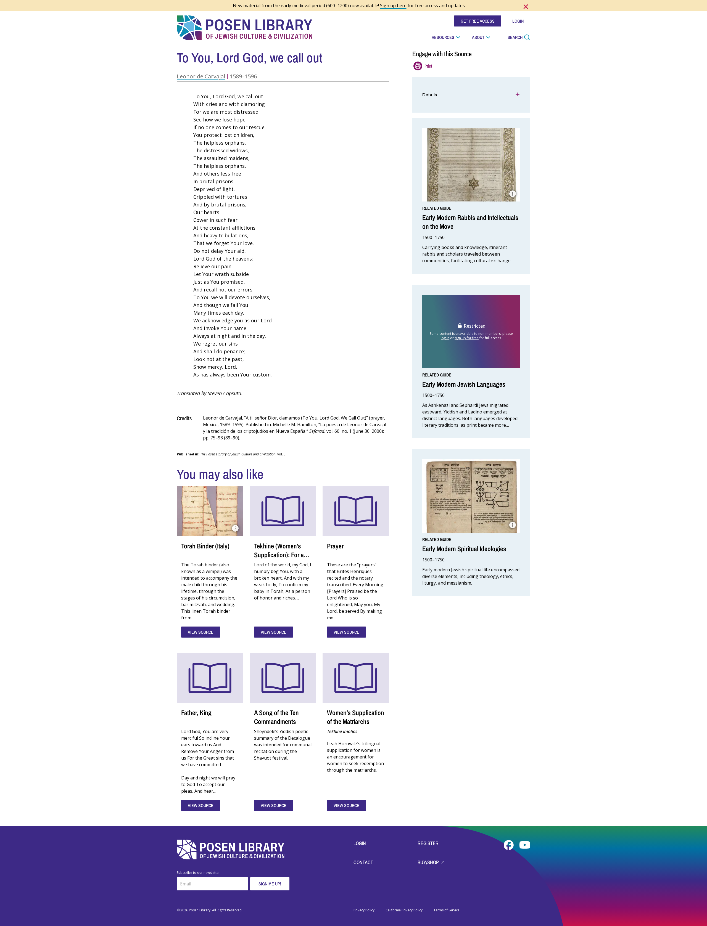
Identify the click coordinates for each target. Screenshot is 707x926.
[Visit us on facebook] (509, 845)
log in (445, 338)
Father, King (196, 712)
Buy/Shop (429, 862)
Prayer (335, 546)
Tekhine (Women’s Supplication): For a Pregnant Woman (279, 555)
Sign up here (393, 5)
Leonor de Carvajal (201, 76)
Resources (443, 37)
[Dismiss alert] (525, 6)
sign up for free (467, 338)
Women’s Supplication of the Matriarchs (355, 717)
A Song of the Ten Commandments (276, 717)
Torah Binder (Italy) (205, 546)
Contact (363, 862)
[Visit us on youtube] (524, 845)
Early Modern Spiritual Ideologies (464, 548)
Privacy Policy (364, 910)
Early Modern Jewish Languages (463, 384)
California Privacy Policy (404, 910)
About (478, 37)
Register (428, 843)
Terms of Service (447, 910)
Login (360, 843)
